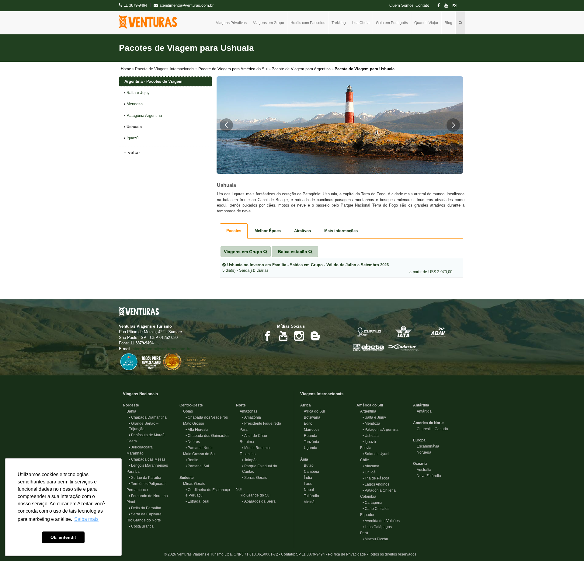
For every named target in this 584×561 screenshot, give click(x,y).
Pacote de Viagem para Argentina (301, 69)
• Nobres (193, 442)
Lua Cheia (361, 23)
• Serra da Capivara (145, 514)
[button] (226, 125)
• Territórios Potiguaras (147, 484)
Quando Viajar (426, 23)
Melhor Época (268, 230)
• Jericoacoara (141, 447)
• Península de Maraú (147, 435)
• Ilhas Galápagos (377, 527)
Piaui (129, 502)
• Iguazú (369, 442)
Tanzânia (309, 442)
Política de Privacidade (347, 554)
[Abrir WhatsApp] (569, 545)
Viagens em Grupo (268, 23)
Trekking (339, 23)
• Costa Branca (141, 526)
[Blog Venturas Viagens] (315, 335)
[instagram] (456, 5)
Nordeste (131, 405)
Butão (307, 465)
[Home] (150, 22)
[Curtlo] (368, 331)
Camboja (309, 471)
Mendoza (135, 104)
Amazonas (246, 411)
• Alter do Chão (254, 436)
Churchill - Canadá (430, 429)
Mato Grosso (191, 423)
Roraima (245, 442)
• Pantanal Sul (197, 466)
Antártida (421, 405)
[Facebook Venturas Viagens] (267, 335)
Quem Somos (401, 5)
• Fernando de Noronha (148, 496)
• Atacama (371, 466)
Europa (419, 440)
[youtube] (448, 5)
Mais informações (341, 230)
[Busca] (460, 22)
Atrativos (302, 230)
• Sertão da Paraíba (145, 478)
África (305, 405)
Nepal (307, 490)
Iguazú (132, 138)
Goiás (186, 411)
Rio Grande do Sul (253, 495)
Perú (362, 533)
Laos (306, 484)
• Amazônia (251, 417)
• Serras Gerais (254, 478)
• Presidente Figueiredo (261, 423)
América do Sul (369, 405)
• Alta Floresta (197, 429)
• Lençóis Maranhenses (148, 465)
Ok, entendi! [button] (63, 537)
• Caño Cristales (376, 509)
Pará (242, 429)
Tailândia (309, 496)
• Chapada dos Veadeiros (207, 417)
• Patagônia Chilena (379, 490)
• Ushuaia (371, 436)
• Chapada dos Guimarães (207, 436)
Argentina (366, 411)
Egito (306, 423)
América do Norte (428, 423)
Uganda (308, 448)
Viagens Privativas (231, 23)
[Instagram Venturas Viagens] (299, 335)
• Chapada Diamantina (148, 417)
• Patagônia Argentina (380, 429)
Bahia (129, 411)
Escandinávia (426, 446)
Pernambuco (135, 490)
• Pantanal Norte (199, 448)
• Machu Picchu (375, 539)
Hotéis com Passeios (307, 23)
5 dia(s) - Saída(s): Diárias (305, 268)
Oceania (420, 464)
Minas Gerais (192, 484)
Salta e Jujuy (138, 92)
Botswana (310, 417)
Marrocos (309, 429)
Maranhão (133, 453)
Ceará (130, 441)
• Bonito (192, 460)
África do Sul (312, 411)
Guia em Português (392, 23)
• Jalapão (250, 460)
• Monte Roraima (256, 448)
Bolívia (363, 448)
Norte (241, 405)
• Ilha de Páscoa (376, 478)
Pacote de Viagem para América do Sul (233, 69)
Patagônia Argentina (144, 115)
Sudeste (186, 478)
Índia (306, 478)
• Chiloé (369, 472)
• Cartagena (372, 502)
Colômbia (366, 496)
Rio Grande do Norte (142, 520)
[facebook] (440, 5)
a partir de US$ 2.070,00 (430, 272)
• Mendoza (371, 423)
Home (126, 69)
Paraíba (131, 471)
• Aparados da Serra (259, 501)
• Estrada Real (197, 501)
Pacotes (233, 230)
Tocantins (245, 454)
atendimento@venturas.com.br (162, 349)
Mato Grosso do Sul (197, 454)
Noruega (422, 452)
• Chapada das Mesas (147, 459)
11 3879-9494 (135, 5)
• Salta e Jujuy (374, 417)
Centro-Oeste (191, 405)
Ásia (304, 459)
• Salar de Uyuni (376, 454)
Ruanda (308, 436)
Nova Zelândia (427, 476)
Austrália (422, 470)
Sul (239, 489)
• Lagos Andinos (376, 484)
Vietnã (307, 502)
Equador (365, 515)
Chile (362, 460)
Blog (448, 23)
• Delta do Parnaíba (145, 508)
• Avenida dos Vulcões (381, 521)
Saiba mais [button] (86, 519)
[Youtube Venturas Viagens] (283, 335)
